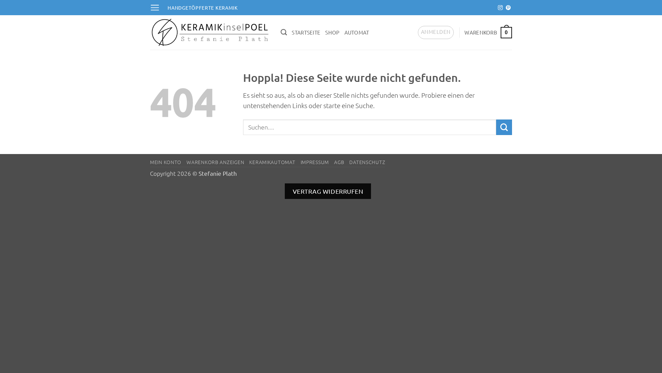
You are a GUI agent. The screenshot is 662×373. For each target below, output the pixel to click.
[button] (155, 7)
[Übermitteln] (504, 127)
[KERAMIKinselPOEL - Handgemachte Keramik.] (210, 32)
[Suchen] (284, 32)
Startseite (306, 32)
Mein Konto (165, 162)
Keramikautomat (272, 162)
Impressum (315, 162)
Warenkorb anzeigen (215, 162)
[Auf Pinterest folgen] (508, 8)
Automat (356, 32)
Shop (332, 32)
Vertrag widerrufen (328, 191)
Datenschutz (367, 162)
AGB (339, 162)
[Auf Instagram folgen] (500, 8)
